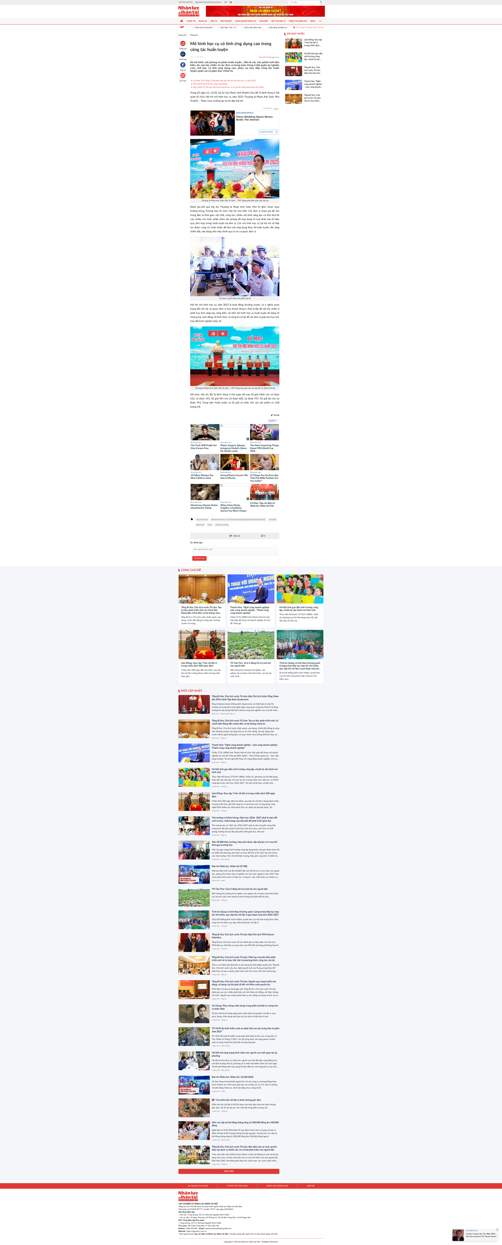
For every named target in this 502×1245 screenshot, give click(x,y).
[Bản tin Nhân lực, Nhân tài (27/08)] (194, 874)
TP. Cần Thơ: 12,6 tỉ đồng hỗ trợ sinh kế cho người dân (250, 664)
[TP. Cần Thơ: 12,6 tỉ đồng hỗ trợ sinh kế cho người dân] (251, 644)
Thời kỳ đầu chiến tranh (214, 27)
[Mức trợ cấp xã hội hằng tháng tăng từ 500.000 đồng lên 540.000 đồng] (194, 1130)
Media (223, 880)
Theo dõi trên (264, 57)
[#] (265, 11)
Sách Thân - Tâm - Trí (190, 27)
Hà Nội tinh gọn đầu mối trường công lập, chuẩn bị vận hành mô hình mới (298, 609)
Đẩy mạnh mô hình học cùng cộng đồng (210, 84)
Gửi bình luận (199, 558)
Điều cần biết (225, 859)
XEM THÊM (229, 1171)
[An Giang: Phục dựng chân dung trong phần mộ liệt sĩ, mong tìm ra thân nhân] (194, 1013)
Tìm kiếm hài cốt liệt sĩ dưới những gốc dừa (238, 1100)
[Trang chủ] (181, 21)
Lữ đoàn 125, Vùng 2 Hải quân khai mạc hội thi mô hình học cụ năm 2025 (224, 81)
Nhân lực (224, 835)
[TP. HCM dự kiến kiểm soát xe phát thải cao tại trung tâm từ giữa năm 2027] (194, 1036)
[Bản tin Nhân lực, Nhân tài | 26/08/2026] (194, 1085)
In (264, 536)
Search (321, 2)
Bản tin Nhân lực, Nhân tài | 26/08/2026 (232, 1077)
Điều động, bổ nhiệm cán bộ (241, 27)
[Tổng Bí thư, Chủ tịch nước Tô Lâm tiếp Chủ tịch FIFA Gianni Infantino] (194, 942)
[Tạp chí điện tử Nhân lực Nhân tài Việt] (191, 11)
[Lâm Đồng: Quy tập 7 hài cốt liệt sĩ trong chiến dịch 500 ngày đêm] (202, 644)
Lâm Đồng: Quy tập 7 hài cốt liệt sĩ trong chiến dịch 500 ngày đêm (199, 664)
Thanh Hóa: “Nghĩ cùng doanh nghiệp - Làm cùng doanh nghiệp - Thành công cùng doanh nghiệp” (250, 610)
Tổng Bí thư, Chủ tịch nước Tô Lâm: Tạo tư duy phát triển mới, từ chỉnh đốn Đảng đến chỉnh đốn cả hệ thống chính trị (201, 610)
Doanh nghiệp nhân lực (227, 713)
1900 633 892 (191, 1228)
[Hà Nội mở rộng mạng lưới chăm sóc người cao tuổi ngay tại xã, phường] (194, 1060)
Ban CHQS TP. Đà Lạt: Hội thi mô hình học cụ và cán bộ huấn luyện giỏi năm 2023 (228, 87)
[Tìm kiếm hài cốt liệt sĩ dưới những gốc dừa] (194, 1107)
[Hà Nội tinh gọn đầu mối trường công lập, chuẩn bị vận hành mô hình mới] (300, 589)
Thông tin (184, 601)
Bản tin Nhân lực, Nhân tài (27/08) (229, 866)
